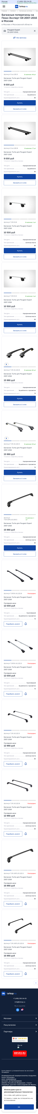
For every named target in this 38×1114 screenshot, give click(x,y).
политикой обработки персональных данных (18, 1101)
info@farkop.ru (20, 1002)
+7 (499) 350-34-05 (24, 1)
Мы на (20, 1045)
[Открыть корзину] (33, 6)
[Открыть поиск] (9, 6)
